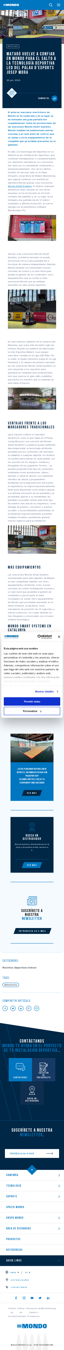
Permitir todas (32, 701)
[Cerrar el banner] (59, 637)
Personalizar (30, 711)
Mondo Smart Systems (20, 186)
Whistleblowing (48, 1308)
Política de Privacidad (21, 1312)
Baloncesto (10, 985)
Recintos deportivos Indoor (19, 967)
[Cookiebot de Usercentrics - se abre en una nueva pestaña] (39, 637)
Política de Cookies (12, 1312)
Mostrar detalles (44, 691)
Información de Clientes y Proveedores (34, 1312)
